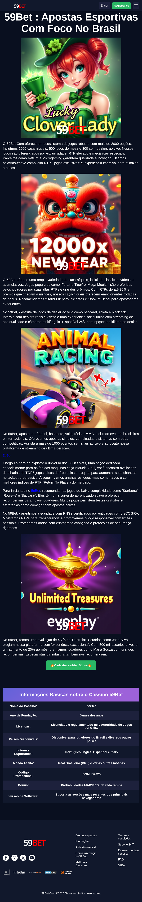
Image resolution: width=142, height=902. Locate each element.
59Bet (35, 491)
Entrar (104, 5)
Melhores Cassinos (81, 864)
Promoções (83, 841)
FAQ (121, 859)
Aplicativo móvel (86, 847)
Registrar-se (121, 5)
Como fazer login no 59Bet (86, 855)
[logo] (20, 2)
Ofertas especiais (86, 835)
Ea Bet (7, 455)
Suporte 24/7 (126, 844)
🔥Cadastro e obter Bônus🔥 (71, 665)
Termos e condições (124, 837)
